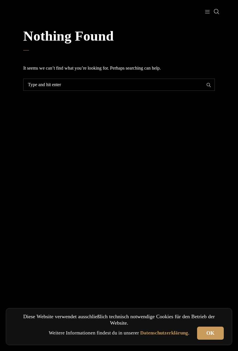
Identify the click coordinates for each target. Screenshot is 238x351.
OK (210, 333)
